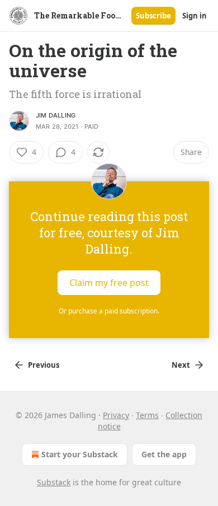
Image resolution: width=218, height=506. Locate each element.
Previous (43, 365)
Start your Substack (79, 454)
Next (181, 365)
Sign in (194, 16)
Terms (147, 415)
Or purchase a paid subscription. (109, 311)
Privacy (116, 415)
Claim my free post (109, 283)
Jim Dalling (55, 115)
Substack (53, 482)
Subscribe (153, 16)
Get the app (164, 454)
